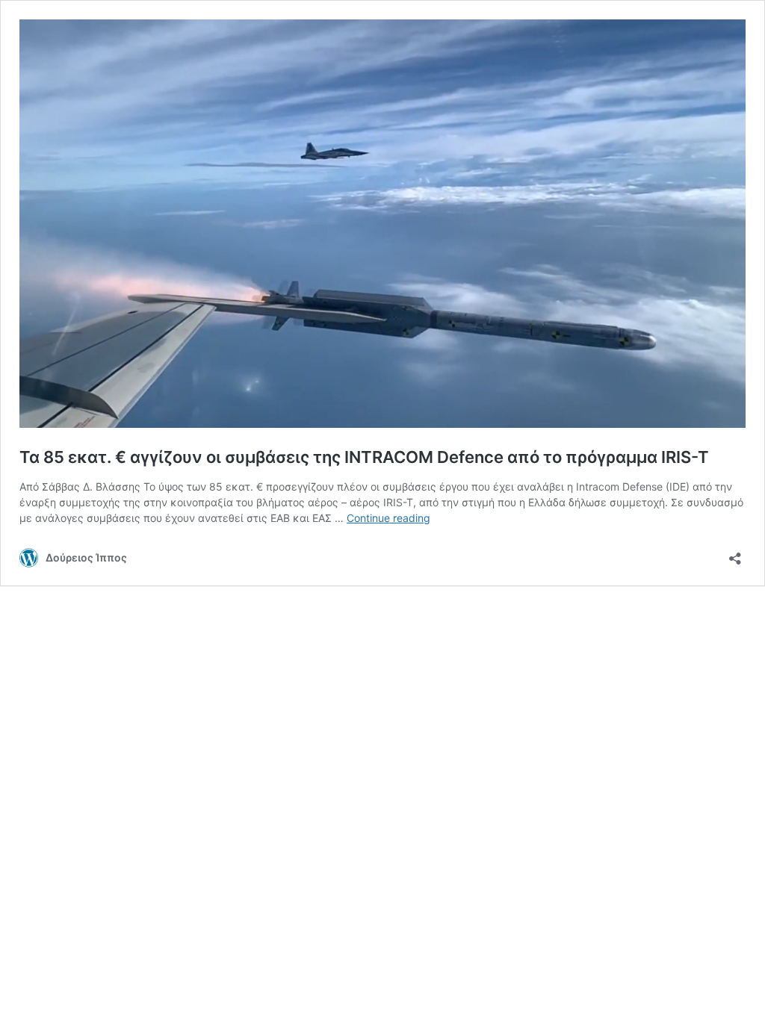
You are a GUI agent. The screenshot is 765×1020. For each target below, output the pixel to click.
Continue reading (388, 517)
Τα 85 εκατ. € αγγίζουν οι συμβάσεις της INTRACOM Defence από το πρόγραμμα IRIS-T (364, 457)
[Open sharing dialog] (735, 553)
